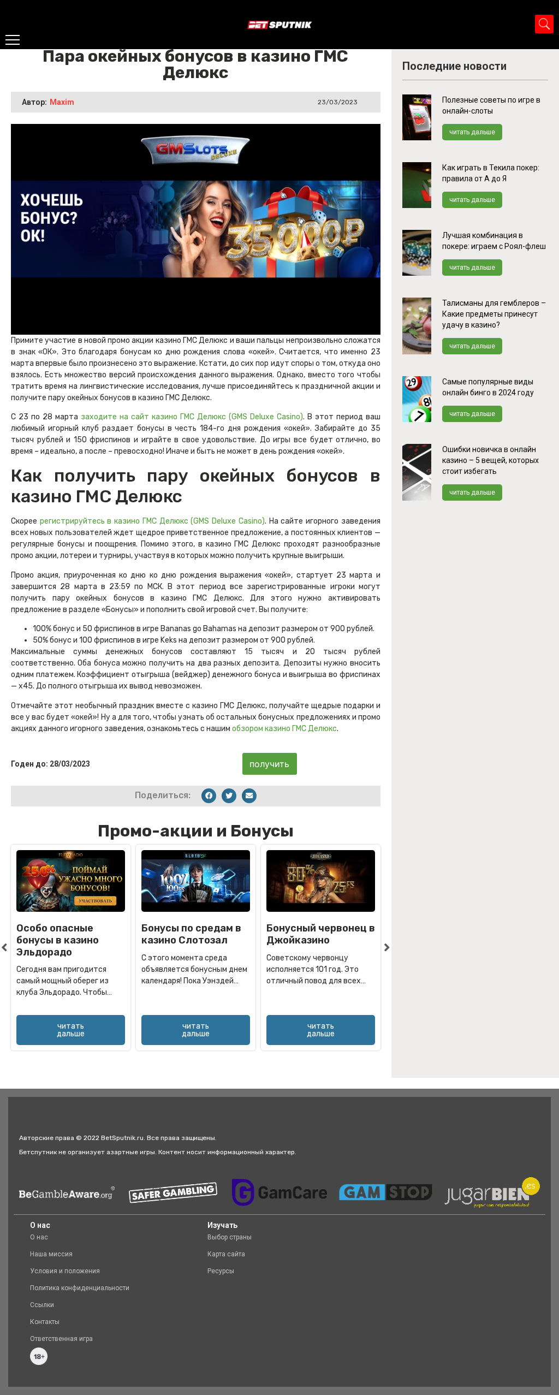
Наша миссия (51, 1254)
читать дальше (472, 132)
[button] (208, 795)
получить (269, 763)
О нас (39, 1237)
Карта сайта (226, 1254)
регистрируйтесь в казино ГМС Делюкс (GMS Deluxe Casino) (152, 521)
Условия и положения (65, 1271)
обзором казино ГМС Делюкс (284, 728)
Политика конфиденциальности (79, 1288)
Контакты (45, 1322)
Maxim (62, 102)
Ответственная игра (61, 1339)
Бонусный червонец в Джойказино (320, 934)
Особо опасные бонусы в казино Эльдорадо (57, 940)
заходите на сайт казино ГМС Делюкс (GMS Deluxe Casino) (192, 417)
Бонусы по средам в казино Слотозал (191, 934)
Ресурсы (220, 1271)
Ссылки (42, 1305)
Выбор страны (229, 1237)
